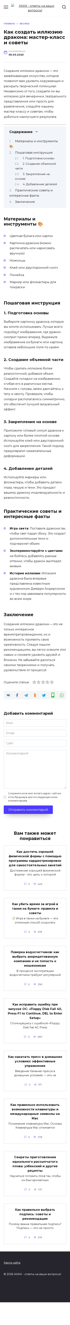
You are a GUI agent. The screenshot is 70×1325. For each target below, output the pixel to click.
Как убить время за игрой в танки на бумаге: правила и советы (35, 908)
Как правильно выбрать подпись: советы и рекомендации (35, 1214)
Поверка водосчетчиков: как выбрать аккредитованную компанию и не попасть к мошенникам (35, 958)
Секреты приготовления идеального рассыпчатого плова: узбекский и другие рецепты (35, 1163)
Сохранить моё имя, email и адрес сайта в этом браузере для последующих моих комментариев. (34, 797)
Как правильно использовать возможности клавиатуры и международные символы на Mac (35, 1111)
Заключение (25, 202)
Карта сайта (12, 1262)
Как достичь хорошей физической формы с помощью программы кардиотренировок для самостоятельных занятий (35, 858)
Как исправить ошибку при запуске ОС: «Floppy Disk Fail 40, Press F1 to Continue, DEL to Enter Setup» (35, 1011)
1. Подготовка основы (38, 158)
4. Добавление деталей (40, 184)
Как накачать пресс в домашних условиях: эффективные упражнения (35, 1061)
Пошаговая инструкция (34, 152)
